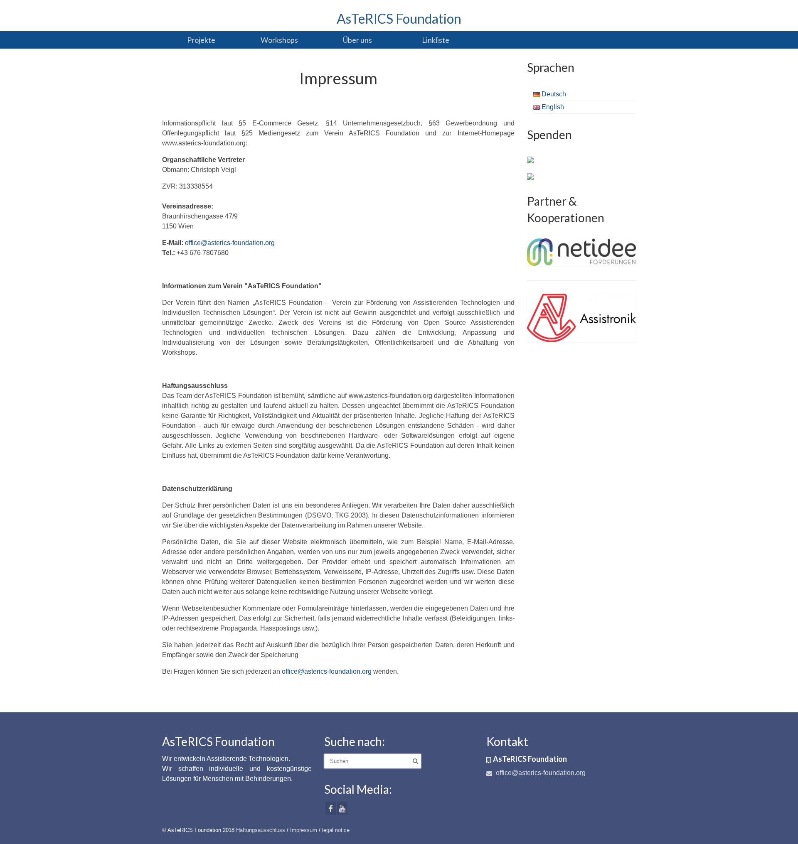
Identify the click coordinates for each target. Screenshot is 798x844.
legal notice (336, 830)
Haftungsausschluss (260, 830)
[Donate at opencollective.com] (530, 176)
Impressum (303, 830)
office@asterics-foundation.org (230, 242)
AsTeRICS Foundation (399, 18)
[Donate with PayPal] (530, 159)
